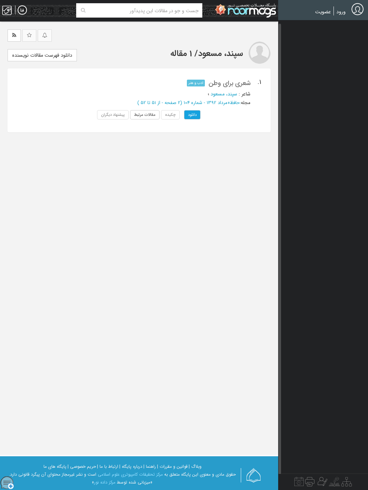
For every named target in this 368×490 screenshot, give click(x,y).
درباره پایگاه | (130, 466)
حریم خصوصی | (82, 466)
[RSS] (14, 35)
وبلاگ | (195, 466)
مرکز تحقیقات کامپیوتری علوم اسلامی (130, 474)
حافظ (235, 103)
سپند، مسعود (224, 94)
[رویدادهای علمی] (299, 483)
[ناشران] (309, 483)
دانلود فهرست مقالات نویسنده (42, 55)
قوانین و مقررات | (172, 466)
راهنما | (149, 466)
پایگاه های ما (54, 466)
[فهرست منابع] (346, 483)
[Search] (83, 10)
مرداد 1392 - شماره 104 (205, 103)
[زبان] (22, 10)
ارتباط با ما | (107, 466)
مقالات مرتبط (145, 115)
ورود (341, 12)
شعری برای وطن (229, 83)
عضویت (323, 12)
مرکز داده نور (104, 482)
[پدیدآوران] (321, 483)
